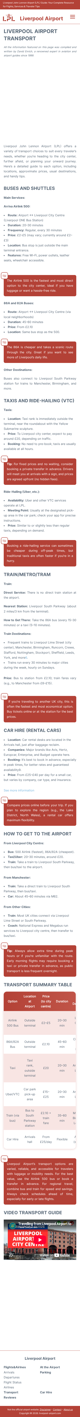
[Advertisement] (40, 100)
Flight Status (12, 1382)
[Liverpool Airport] (9, 17)
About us (68, 1409)
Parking (45, 1372)
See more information (19, 790)
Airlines (9, 1387)
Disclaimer (45, 1409)
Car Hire (46, 1392)
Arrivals (9, 1372)
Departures (12, 1377)
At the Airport (50, 1367)
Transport (11, 1392)
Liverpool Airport (41, 18)
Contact (57, 1409)
